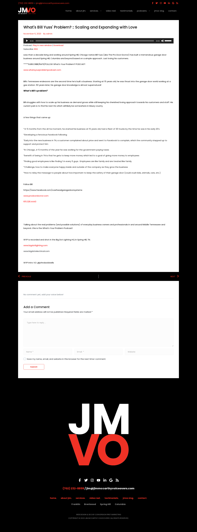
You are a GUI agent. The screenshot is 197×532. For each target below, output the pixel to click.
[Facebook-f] (152, 3)
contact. (172, 10)
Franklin (75, 504)
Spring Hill (105, 504)
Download (58, 45)
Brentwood (90, 504)
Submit (33, 367)
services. (94, 10)
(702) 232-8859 (25, 3)
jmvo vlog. (159, 10)
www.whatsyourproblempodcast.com (42, 69)
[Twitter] (156, 3)
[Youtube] (165, 3)
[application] (98, 40)
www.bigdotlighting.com (35, 245)
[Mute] (162, 40)
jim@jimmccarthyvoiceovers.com (52, 3)
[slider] (168, 40)
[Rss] (177, 3)
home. (69, 10)
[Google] (173, 3)
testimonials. (126, 10)
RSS (36, 49)
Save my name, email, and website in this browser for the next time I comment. (66, 359)
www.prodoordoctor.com (36, 195)
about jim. (81, 10)
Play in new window (42, 45)
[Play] (27, 40)
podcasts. (142, 10)
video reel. (111, 10)
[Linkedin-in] (169, 3)
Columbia (120, 504)
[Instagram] (161, 3)
